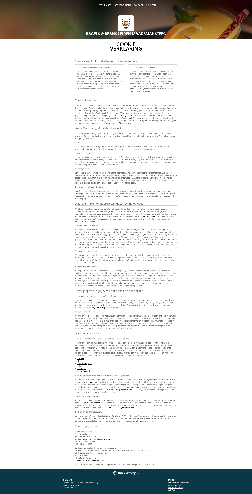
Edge (79, 366)
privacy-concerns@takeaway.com (118, 123)
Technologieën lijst (151, 216)
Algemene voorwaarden (178, 482)
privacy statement (128, 115)
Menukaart (105, 5)
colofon (151, 5)
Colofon (171, 490)
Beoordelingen (123, 5)
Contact (138, 5)
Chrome (80, 358)
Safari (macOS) (83, 371)
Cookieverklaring (175, 487)
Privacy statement (176, 485)
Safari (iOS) (82, 368)
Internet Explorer (84, 363)
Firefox (80, 361)
